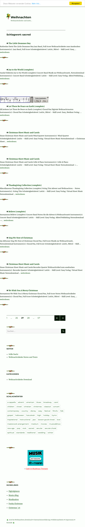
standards (20, 433)
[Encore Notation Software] (25, 99)
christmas (37, 407)
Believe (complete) (17, 211)
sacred (31, 428)
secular (39, 428)
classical (47, 407)
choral (19, 407)
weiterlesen (5, 52)
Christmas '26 (14, 508)
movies (44, 424)
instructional (25, 420)
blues (38, 402)
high (39, 415)
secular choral (50, 428)
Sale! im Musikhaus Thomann (37, 469)
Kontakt (9, 523)
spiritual (10, 433)
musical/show (55, 424)
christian (27, 407)
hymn (54, 415)
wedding (41, 433)
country (25, 411)
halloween (19, 415)
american (30, 402)
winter (50, 433)
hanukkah (30, 415)
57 (39, 318)
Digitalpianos (14, 491)
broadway (47, 402)
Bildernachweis (58, 520)
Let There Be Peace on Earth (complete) (26, 106)
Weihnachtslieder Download (20, 379)
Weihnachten (21, 17)
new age (11, 428)
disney (33, 411)
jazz (34, 420)
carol (56, 402)
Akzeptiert (76, 3)
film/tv (55, 411)
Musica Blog (14, 495)
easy (40, 411)
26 (17, 318)
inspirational (12, 420)
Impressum (69, 520)
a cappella (11, 402)
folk (61, 411)
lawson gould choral (46, 420)
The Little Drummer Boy (19, 43)
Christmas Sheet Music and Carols (23, 132)
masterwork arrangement (18, 424)
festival (47, 411)
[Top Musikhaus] (36, 458)
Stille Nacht (13, 354)
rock (24, 428)
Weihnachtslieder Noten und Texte (23, 357)
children (10, 407)
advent (21, 402)
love (58, 420)
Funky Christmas (16, 504)
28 (29, 318)
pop (18, 428)
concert (56, 407)
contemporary (13, 411)
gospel (10, 415)
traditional (31, 433)
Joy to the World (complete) (21, 70)
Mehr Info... (36, 3)
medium (34, 424)
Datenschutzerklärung (42, 520)
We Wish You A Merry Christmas (23, 290)
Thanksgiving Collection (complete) (25, 185)
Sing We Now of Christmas (20, 238)
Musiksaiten (14, 499)
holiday (46, 415)
